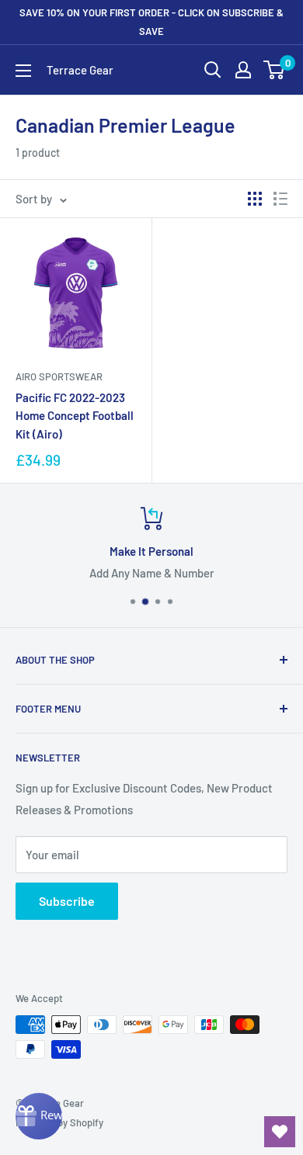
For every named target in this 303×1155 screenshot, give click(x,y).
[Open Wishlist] (279, 1131)
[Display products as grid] (255, 199)
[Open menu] (23, 70)
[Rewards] (39, 1116)
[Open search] (212, 69)
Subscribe (67, 900)
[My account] (243, 69)
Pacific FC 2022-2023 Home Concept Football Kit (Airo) (75, 415)
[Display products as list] (280, 199)
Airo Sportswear (59, 376)
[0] (274, 70)
